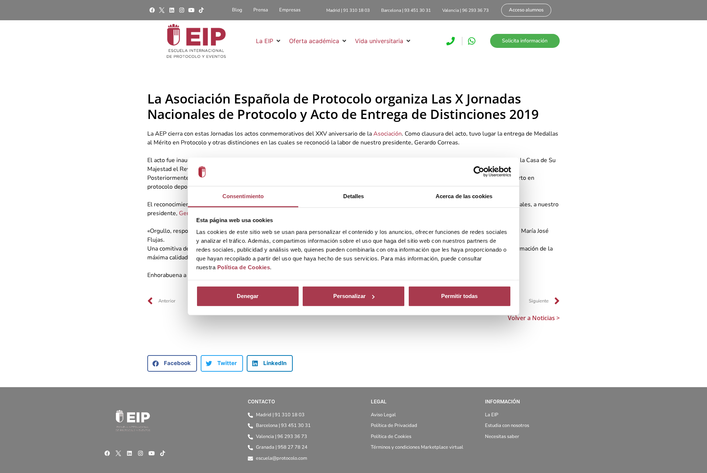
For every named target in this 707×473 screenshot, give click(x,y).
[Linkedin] (171, 10)
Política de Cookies (243, 267)
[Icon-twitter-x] (162, 10)
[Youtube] (191, 10)
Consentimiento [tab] (243, 196)
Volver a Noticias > (534, 318)
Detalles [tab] (353, 196)
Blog (237, 10)
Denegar (247, 296)
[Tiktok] (201, 10)
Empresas (289, 10)
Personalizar (349, 296)
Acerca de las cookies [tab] (464, 196)
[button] (268, 41)
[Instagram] (181, 10)
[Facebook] (152, 10)
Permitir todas (459, 296)
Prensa (260, 10)
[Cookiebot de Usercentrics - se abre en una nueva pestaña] (479, 171)
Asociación (387, 134)
